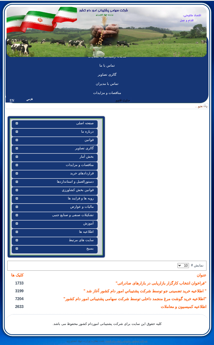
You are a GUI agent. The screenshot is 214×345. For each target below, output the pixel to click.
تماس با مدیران (107, 84)
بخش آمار (87, 156)
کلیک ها (17, 275)
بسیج (90, 248)
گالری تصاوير (107, 74)
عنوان (201, 275)
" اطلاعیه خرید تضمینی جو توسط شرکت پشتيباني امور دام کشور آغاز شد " (145, 291)
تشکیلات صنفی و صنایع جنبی (73, 215)
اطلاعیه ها (86, 232)
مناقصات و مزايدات (107, 93)
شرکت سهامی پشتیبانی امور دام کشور (126, 341)
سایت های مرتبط (81, 240)
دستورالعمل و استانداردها (75, 181)
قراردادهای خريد (82, 173)
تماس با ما (107, 65)
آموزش (88, 223)
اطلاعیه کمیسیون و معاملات (183, 306)
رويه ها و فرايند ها (81, 198)
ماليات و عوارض (82, 207)
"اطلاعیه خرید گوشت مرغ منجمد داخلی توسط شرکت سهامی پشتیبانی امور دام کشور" (134, 298)
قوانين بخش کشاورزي (78, 190)
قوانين (89, 140)
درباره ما (87, 131)
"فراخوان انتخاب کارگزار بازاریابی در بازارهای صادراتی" (161, 283)
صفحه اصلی (85, 123)
